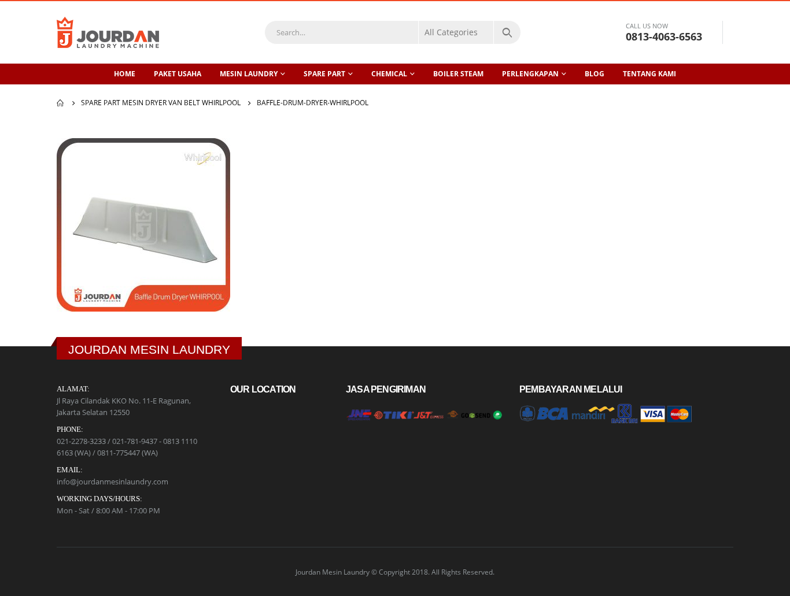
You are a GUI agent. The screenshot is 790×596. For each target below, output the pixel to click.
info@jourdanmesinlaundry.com (112, 481)
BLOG (594, 74)
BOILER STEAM (458, 74)
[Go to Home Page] (61, 103)
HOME (124, 74)
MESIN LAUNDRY (249, 74)
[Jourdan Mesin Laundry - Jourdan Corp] (108, 32)
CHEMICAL (389, 74)
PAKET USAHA (177, 74)
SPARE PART (324, 74)
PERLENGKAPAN (530, 74)
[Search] (507, 32)
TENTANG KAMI (649, 74)
